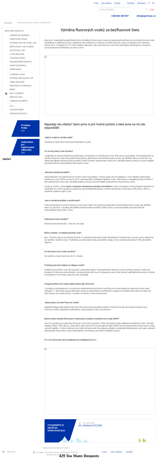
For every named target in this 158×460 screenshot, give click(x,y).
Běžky (12, 89)
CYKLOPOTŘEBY (17, 109)
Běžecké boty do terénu (22, 46)
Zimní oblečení (17, 82)
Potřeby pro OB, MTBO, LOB (23, 43)
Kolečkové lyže (17, 50)
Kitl (12, 106)
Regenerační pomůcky (21, 61)
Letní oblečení (17, 54)
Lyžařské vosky (17, 74)
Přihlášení (131, 3)
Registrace (141, 3)
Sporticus (8, 23)
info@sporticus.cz (146, 16)
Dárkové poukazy (18, 113)
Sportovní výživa (18, 39)
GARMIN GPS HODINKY (20, 35)
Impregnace (15, 69)
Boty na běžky (17, 93)
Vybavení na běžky (19, 101)
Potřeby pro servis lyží (21, 78)
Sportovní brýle (18, 65)
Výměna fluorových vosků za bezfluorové (33, 23)
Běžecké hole (16, 97)
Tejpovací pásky (17, 58)
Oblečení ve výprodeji (20, 85)
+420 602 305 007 (120, 16)
